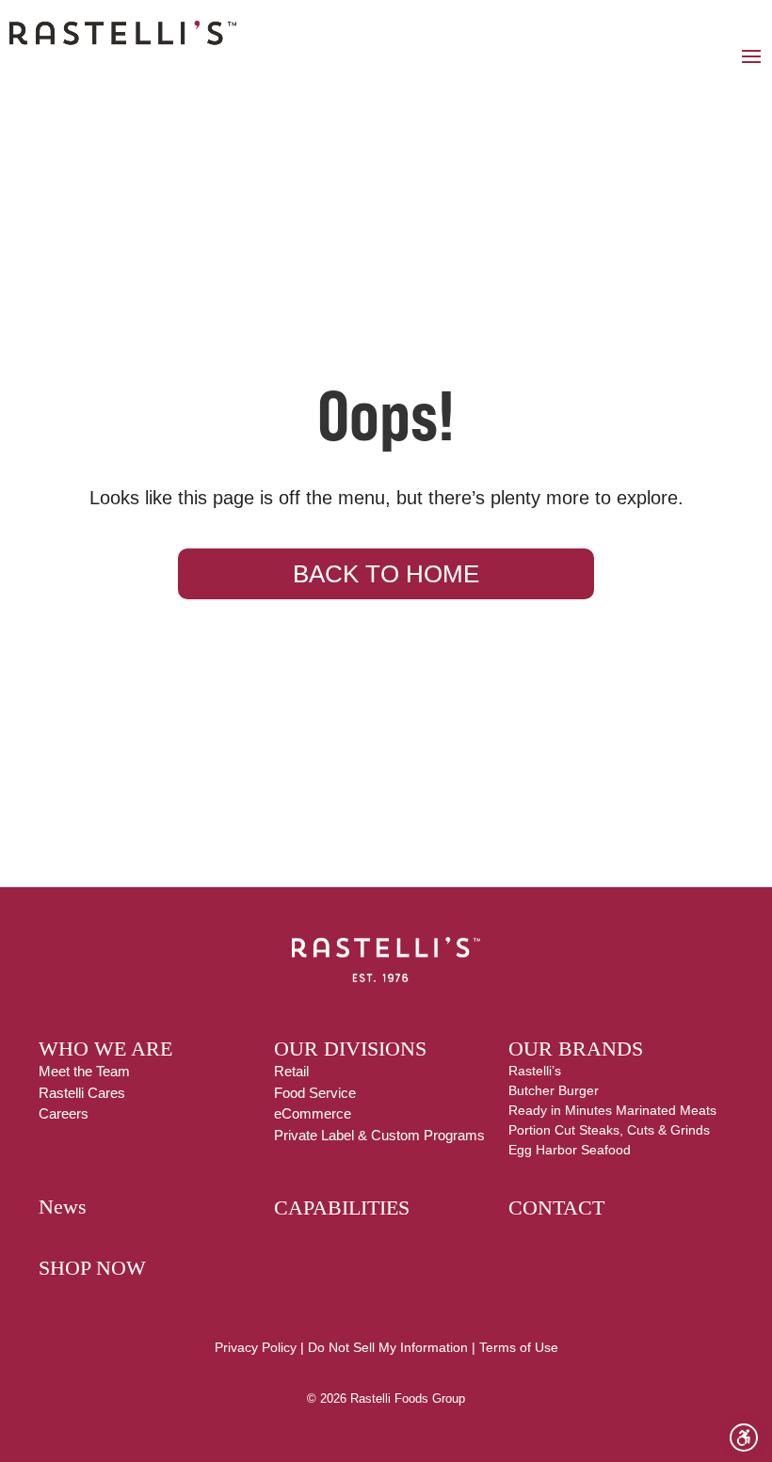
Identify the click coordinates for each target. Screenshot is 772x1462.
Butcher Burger (553, 1090)
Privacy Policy (256, 1347)
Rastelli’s (534, 1070)
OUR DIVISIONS (350, 1048)
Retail (291, 1071)
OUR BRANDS (575, 1048)
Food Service (315, 1093)
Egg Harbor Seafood (569, 1149)
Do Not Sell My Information (388, 1347)
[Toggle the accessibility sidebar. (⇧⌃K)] (744, 1437)
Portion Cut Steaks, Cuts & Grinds (609, 1129)
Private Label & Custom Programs (379, 1135)
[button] (751, 55)
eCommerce (312, 1113)
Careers (63, 1113)
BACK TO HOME (386, 574)
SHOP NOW (92, 1267)
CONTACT (556, 1207)
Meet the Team (84, 1071)
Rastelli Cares (82, 1093)
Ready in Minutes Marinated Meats (612, 1110)
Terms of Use (518, 1347)
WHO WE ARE (105, 1048)
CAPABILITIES (342, 1207)
